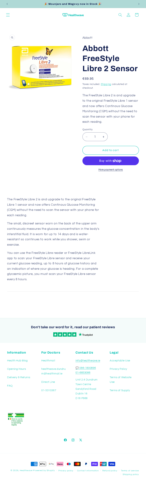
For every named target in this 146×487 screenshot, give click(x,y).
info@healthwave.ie (87, 360)
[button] (8, 15)
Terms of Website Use (121, 379)
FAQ (10, 385)
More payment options (110, 170)
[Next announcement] (139, 4)
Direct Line (48, 382)
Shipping (106, 84)
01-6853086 (82, 372)
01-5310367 (48, 390)
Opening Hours (16, 369)
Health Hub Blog (17, 360)
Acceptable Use (120, 360)
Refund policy (109, 471)
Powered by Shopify (44, 470)
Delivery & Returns (18, 377)
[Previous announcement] (7, 4)
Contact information (88, 471)
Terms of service (130, 471)
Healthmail (48, 360)
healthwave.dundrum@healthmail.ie (53, 371)
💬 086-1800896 (85, 368)
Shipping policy (131, 474)
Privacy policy (65, 471)
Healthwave (26, 470)
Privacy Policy (118, 369)
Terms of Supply (120, 390)
